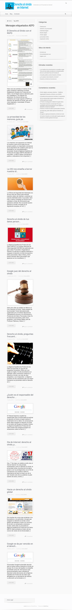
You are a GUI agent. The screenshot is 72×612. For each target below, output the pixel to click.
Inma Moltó (24, 35)
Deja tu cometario (28, 161)
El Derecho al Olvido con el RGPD (53, 94)
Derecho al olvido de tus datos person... (18, 220)
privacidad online (44, 37)
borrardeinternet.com (45, 54)
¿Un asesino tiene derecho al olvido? (49, 77)
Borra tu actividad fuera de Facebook (49, 72)
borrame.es (43, 52)
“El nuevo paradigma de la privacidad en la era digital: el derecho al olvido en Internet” (51, 105)
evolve (25, 606)
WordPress (46, 606)
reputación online (44, 39)
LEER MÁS (11, 108)
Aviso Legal (10, 600)
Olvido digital (43, 34)
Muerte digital (43, 32)
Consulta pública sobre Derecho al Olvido (50, 75)
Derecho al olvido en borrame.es (48, 79)
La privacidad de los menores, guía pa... (16, 118)
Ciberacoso (43, 26)
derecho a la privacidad (46, 28)
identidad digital (44, 30)
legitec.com (43, 56)
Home (10, 21)
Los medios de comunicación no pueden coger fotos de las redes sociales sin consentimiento (52, 70)
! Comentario (29, 109)
